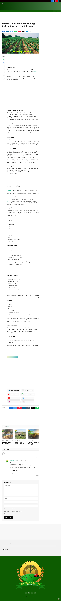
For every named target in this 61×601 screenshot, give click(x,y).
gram (14, 144)
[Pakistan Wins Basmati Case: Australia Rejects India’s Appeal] (7, 434)
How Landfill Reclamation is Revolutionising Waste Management (20, 0)
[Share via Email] (23, 31)
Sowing (9, 190)
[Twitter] (3, 69)
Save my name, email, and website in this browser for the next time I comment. (20, 508)
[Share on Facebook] (3, 31)
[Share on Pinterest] (19, 31)
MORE (50, 11)
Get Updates (5, 549)
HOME (3, 11)
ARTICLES (12, 11)
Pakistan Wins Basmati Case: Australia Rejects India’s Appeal (7, 442)
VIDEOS (46, 11)
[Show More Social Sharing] (31, 31)
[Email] (3, 75)
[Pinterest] (3, 72)
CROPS (7, 11)
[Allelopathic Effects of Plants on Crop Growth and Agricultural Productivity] (33, 434)
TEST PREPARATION (20, 11)
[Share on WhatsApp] (15, 31)
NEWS (34, 11)
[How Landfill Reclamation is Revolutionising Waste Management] (20, 434)
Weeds (11, 261)
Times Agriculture (13, 460)
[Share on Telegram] (27, 31)
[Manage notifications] (59, 599)
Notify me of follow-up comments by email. (13, 511)
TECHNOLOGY (28, 11)
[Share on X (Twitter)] (11, 31)
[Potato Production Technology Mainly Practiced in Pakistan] (20, 53)
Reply (37, 457)
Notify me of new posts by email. (11, 513)
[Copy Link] (3, 78)
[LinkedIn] (3, 66)
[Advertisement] (37, 6)
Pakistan (35, 71)
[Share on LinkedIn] (7, 31)
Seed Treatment (18, 154)
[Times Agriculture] (5, 6)
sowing (8, 201)
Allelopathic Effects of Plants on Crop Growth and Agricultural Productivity (33, 442)
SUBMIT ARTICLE (40, 11)
